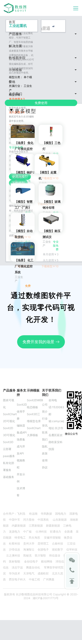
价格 (12, 82)
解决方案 (15, 46)
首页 (12, 22)
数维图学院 (17, 58)
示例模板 (15, 70)
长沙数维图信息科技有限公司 (33, 594)
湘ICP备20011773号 (46, 598)
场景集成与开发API (21, 446)
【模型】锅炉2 (24, 172)
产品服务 (15, 34)
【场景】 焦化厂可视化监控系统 (24, 149)
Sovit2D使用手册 (22, 411)
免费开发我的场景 (39, 341)
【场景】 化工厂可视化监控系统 (24, 266)
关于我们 (15, 94)
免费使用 (41, 103)
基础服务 (8, 477)
